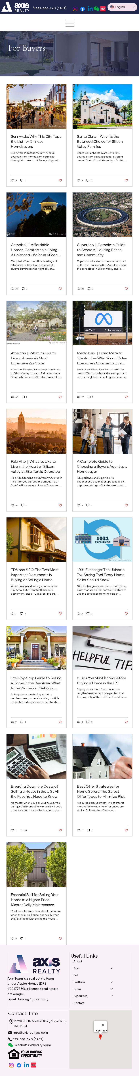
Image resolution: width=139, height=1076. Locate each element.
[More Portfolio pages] (112, 982)
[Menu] (70, 23)
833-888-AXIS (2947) (51, 8)
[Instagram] (75, 9)
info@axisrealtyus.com (30, 1033)
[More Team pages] (112, 989)
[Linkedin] (90, 9)
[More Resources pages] (112, 996)
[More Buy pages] (112, 968)
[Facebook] (83, 9)
